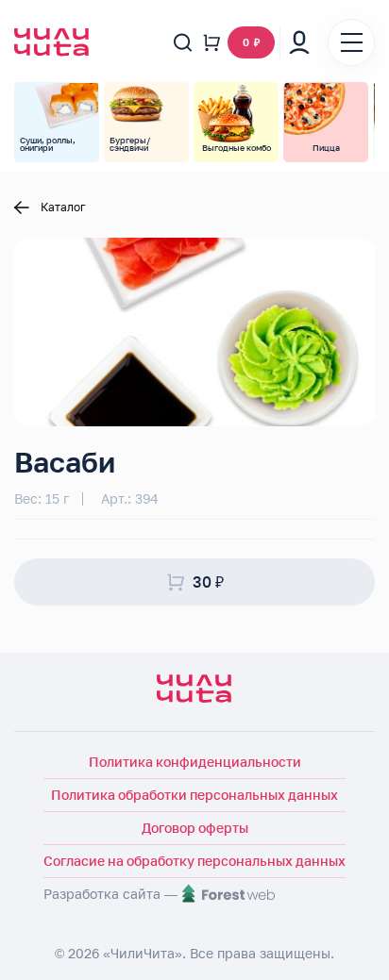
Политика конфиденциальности (195, 762)
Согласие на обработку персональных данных (194, 861)
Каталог (63, 207)
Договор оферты (195, 828)
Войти (299, 42)
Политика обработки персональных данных (194, 795)
